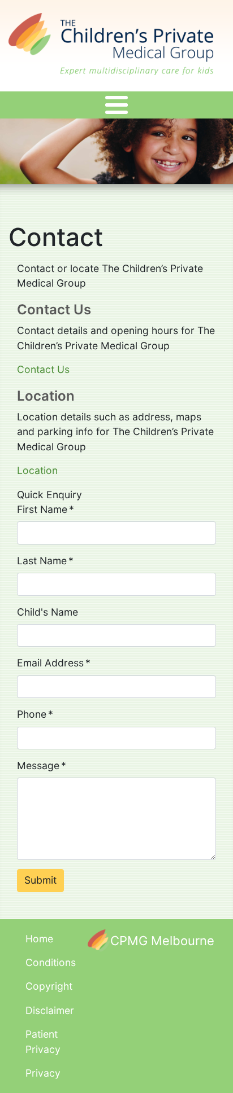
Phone (31, 714)
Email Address (50, 663)
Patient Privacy (43, 1041)
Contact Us (43, 369)
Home (39, 939)
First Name (42, 509)
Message (38, 765)
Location (37, 470)
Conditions (50, 962)
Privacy (43, 1073)
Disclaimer (49, 1010)
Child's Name (47, 612)
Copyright (48, 986)
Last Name (42, 561)
